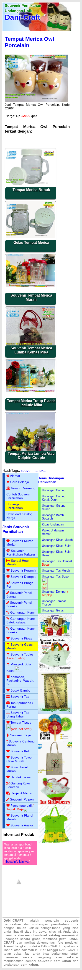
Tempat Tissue (20, 722)
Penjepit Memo (21, 793)
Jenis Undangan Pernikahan (51, 480)
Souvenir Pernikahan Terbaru (20, 552)
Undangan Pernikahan (14, 506)
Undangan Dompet (54, 591)
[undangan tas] (55, 637)
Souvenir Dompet (23, 576)
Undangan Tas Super (55, 576)
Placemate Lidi (21, 805)
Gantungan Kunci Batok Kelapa (20, 620)
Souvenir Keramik (23, 570)
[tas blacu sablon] (55, 774)
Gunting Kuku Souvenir (18, 785)
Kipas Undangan (53, 524)
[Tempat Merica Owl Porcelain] (36, 101)
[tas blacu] (55, 670)
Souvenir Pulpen (22, 799)
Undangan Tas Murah (56, 570)
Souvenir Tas (19, 696)
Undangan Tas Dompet (57, 561)
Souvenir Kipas (21, 638)
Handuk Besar (20, 777)
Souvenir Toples (21, 654)
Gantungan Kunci (22, 612)
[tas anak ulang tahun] (55, 842)
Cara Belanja (19, 482)
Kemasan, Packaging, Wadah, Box (20, 680)
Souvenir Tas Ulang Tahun (17, 714)
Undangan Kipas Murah (57, 540)
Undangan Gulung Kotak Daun (53, 498)
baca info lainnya (17, 861)
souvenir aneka (33, 470)
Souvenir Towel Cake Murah (19, 759)
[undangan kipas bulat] (55, 740)
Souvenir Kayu (20, 735)
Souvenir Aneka (21, 825)
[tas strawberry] (55, 804)
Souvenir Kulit (20, 751)
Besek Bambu (20, 690)
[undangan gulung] (55, 713)
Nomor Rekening (23, 488)
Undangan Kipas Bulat (56, 546)
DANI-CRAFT (68, 950)
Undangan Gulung (53, 490)
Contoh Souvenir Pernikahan (18, 496)
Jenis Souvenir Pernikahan (16, 529)
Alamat (15, 476)
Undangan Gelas (53, 610)
